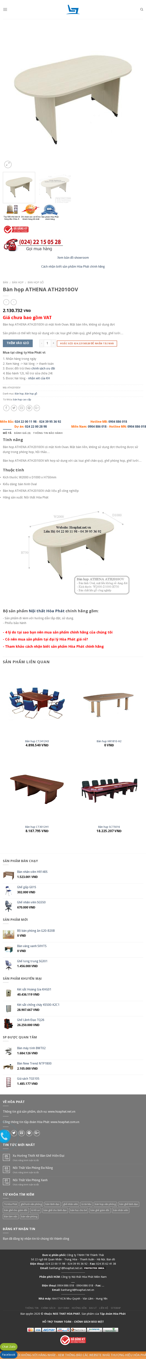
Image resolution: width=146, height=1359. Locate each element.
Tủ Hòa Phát (10, 1204)
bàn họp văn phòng (105, 1204)
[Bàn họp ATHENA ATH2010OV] (73, 99)
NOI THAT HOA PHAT (66, 1313)
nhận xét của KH (39, 378)
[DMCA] (94, 1268)
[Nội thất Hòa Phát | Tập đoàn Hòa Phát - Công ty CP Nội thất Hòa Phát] (73, 9)
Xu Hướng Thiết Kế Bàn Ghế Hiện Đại (38, 1155)
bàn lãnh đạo (52, 1204)
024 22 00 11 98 (25, 421)
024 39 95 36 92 (50, 421)
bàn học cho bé (78, 1210)
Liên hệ (103, 1308)
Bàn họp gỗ (36, 282)
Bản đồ (110, 1259)
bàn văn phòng (29, 1216)
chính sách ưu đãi (43, 368)
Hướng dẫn (79, 1308)
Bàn (5, 282)
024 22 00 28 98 (36, 426)
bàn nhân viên (120, 1210)
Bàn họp (18, 282)
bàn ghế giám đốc (100, 1210)
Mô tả (7, 433)
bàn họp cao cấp (22, 399)
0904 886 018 (117, 421)
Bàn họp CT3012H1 (37, 826)
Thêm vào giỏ (18, 343)
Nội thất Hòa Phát (47, 610)
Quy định (63, 1308)
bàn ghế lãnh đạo (128, 1204)
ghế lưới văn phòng (31, 1204)
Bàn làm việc (10, 1216)
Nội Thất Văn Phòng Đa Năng (33, 1168)
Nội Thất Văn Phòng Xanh (30, 1180)
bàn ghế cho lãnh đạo (55, 1210)
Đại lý (93, 1308)
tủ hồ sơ (35, 1210)
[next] (135, 99)
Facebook (8, 1354)
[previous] (10, 99)
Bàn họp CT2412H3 (37, 741)
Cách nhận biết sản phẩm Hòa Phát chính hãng (73, 266)
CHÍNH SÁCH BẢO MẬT (89, 1321)
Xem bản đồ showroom (73, 257)
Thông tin (32, 1308)
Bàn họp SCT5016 (109, 826)
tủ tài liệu (86, 1204)
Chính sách (48, 1308)
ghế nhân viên (70, 1204)
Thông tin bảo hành (48, 433)
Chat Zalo (8, 1346)
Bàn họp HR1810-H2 (109, 741)
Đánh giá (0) (22, 433)
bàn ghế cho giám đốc (16, 1210)
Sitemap (116, 1308)
